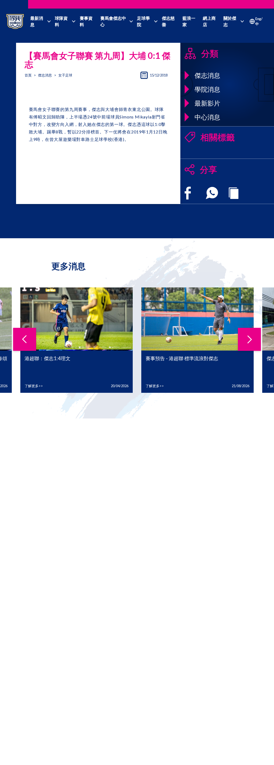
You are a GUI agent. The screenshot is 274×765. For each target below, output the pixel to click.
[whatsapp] (212, 193)
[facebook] (188, 193)
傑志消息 (45, 75)
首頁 (28, 75)
